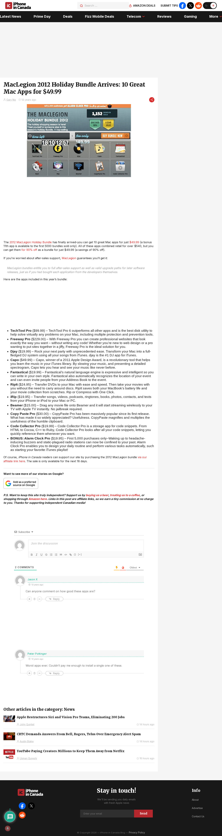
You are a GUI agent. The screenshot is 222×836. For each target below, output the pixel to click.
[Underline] (41, 555)
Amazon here (37, 499)
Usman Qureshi (28, 758)
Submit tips (169, 5)
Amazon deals (144, 5)
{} (75, 554)
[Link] (70, 555)
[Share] (151, 99)
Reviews (164, 16)
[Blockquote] (60, 555)
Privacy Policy (137, 832)
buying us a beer (97, 495)
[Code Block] (65, 555)
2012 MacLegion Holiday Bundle (31, 242)
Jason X (33, 579)
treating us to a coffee (125, 495)
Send (143, 813)
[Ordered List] (51, 555)
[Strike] (46, 555)
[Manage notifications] (7, 828)
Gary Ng (11, 99)
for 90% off (29, 250)
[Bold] (31, 555)
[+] (80, 554)
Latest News (10, 16)
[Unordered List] (56, 555)
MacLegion (69, 258)
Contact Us (198, 816)
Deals (67, 16)
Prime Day (42, 16)
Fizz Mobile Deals (99, 16)
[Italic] (36, 555)
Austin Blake (27, 741)
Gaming (190, 16)
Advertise (197, 808)
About (195, 799)
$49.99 (134, 242)
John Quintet (27, 724)
